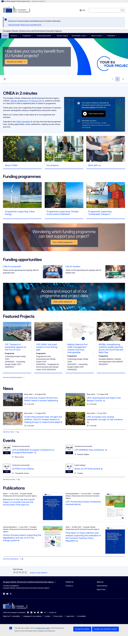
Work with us (94, 165)
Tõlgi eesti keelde (13, 25)
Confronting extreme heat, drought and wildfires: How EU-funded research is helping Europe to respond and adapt (43, 419)
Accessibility (81, 616)
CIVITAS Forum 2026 (22, 468)
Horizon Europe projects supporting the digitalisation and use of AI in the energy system (22, 538)
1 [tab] (112, 79)
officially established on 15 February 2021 (26, 101)
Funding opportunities (44, 36)
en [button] (84, 10)
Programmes (26, 36)
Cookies (47, 616)
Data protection (102, 586)
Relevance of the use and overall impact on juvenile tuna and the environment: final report (18, 502)
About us (14, 36)
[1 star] (14, 572)
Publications (111, 36)
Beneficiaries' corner (79, 36)
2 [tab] (117, 79)
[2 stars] (16, 572)
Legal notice (70, 616)
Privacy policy (58, 616)
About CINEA (11, 165)
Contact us (69, 586)
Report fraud (101, 589)
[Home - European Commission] (18, 9)
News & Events (96, 36)
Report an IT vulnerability (11, 616)
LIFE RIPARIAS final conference (89, 450)
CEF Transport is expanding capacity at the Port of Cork (15, 347)
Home (5, 36)
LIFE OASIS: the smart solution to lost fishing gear (46, 347)
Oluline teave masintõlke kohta (31, 25)
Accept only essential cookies (105, 629)
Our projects (52, 165)
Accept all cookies (82, 629)
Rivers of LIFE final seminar (87, 468)
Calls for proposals (12, 266)
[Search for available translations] (43, 101)
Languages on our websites (32, 616)
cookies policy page (42, 628)
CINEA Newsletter (23, 122)
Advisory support (62, 36)
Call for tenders (72, 266)
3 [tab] (123, 79)
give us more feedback (39, 573)
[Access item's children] (18, 35)
